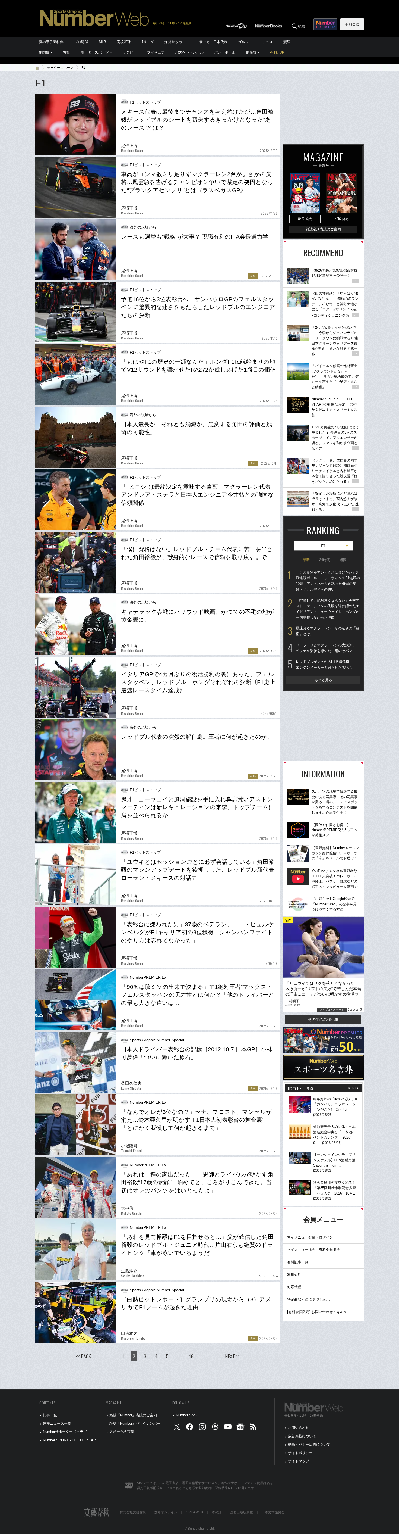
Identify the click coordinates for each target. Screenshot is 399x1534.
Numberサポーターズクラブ (65, 1432)
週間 (343, 560)
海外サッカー (175, 42)
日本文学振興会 (273, 1512)
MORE (352, 1088)
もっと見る (323, 680)
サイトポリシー (300, 1453)
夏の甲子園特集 (51, 42)
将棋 (66, 52)
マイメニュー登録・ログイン (310, 1237)
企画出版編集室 (241, 1512)
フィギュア (156, 52)
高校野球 (124, 42)
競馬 (286, 42)
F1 (83, 68)
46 (191, 1356)
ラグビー (129, 52)
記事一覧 (50, 1415)
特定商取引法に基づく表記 (308, 1299)
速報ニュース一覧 (57, 1423)
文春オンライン (165, 1512)
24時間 (324, 560)
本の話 (216, 1512)
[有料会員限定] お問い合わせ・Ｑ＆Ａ (317, 1312)
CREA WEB (194, 1512)
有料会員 (352, 24)
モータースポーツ (95, 52)
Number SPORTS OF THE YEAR (69, 1440)
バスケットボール (189, 52)
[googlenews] (240, 1428)
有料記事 (277, 52)
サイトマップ (298, 1461)
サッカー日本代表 (213, 42)
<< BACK (83, 1356)
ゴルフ (243, 42)
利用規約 (294, 1275)
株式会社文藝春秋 (133, 1512)
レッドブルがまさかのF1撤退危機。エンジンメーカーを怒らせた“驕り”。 (325, 664)
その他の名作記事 (323, 1019)
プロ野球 (81, 42)
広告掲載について (302, 1436)
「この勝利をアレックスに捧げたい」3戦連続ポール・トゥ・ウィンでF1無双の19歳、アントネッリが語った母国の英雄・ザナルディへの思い (328, 580)
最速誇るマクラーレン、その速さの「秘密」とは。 (327, 631)
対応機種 (294, 1287)
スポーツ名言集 (121, 1432)
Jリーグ (147, 42)
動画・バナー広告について (309, 1444)
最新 (306, 560)
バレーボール (224, 52)
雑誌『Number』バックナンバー (134, 1423)
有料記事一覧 (297, 1262)
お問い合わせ (298, 1428)
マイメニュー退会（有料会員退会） (315, 1250)
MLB (102, 42)
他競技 (251, 52)
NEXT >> (232, 1356)
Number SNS (186, 1415)
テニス (267, 42)
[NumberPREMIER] (325, 24)
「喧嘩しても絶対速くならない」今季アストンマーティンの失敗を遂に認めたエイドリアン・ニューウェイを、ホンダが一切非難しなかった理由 (327, 608)
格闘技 (44, 52)
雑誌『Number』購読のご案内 (133, 1415)
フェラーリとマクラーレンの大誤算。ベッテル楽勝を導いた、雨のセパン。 (326, 648)
